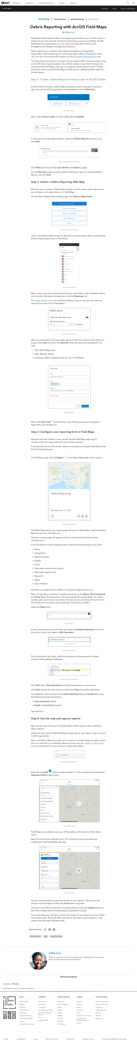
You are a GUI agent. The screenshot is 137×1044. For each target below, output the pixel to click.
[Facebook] (5, 1013)
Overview (104, 9)
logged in (15, 988)
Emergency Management (85, 56)
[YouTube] (14, 1017)
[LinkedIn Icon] (54, 930)
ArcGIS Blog (6, 8)
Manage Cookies (88, 1039)
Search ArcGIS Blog (128, 9)
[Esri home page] (5, 3)
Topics (114, 9)
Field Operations (60, 19)
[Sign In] (134, 2)
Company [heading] (80, 997)
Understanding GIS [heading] (63, 997)
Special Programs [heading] (101, 997)
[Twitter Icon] (45, 930)
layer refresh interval (45, 300)
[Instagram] (9, 1017)
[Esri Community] (5, 1017)
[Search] (128, 3)
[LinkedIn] (14, 1013)
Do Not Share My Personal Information (114, 1039)
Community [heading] (42, 997)
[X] (9, 1013)
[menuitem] (27, 1001)
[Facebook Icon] (50, 930)
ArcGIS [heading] (21, 997)
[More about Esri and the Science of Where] (9, 1003)
